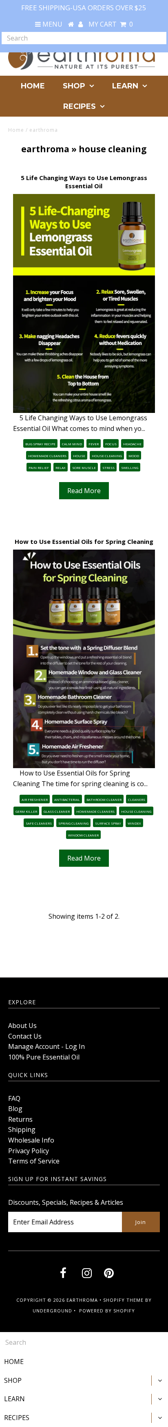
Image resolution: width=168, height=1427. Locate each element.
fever (93, 444)
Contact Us (25, 1036)
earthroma (45, 149)
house (79, 455)
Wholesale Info (31, 1140)
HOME (33, 85)
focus (111, 444)
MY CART (110, 24)
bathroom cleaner (104, 799)
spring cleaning (73, 823)
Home (16, 129)
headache (132, 444)
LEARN (125, 85)
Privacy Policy (28, 1150)
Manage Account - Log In (46, 1046)
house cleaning (107, 455)
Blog (15, 1108)
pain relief (39, 467)
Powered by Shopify (107, 1311)
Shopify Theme (123, 1300)
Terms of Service (34, 1160)
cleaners (136, 799)
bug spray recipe (40, 444)
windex (134, 823)
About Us (22, 1025)
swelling (129, 467)
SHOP (74, 85)
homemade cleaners (47, 455)
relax (60, 467)
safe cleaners (39, 823)
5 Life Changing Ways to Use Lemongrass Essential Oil (84, 182)
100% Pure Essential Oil (44, 1057)
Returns (20, 1119)
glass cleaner (57, 811)
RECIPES (79, 106)
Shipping (21, 1129)
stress (108, 467)
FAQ (14, 1098)
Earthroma (82, 1300)
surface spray (108, 823)
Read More (84, 490)
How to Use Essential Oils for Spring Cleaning (84, 541)
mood (133, 455)
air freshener (35, 799)
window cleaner (83, 835)
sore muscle (84, 467)
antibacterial (67, 799)
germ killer (26, 811)
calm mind (72, 444)
